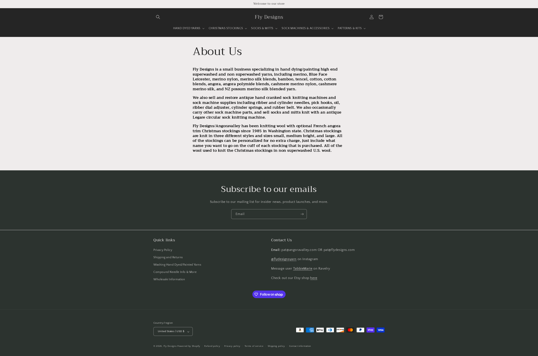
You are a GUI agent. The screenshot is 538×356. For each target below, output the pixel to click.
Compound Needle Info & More (174, 272)
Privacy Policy (162, 250)
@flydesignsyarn (284, 259)
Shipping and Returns (168, 257)
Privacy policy (232, 346)
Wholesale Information (169, 279)
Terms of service (254, 346)
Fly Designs (170, 346)
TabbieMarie (303, 268)
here (313, 278)
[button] (158, 17)
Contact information (300, 346)
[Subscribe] (302, 214)
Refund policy (212, 346)
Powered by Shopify (188, 346)
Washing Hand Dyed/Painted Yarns (177, 264)
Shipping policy (276, 346)
